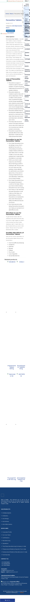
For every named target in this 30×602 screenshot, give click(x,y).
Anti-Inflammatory (26, 81)
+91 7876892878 (5, 563)
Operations (5, 543)
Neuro (11, 13)
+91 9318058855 (5, 562)
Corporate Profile (7, 532)
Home (27, 4)
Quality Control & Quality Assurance (26, 17)
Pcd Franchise (6, 554)
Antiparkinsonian (26, 62)
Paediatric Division (26, 96)
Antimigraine (26, 59)
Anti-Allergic (26, 77)
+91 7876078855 (5, 565)
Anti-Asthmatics (26, 106)
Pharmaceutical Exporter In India (26, 34)
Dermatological (26, 74)
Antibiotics (5, 515)
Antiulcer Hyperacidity (26, 70)
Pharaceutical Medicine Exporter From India (14, 549)
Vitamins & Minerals (26, 54)
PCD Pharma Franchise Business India (26, 26)
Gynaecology (26, 104)
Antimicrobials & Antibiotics (26, 112)
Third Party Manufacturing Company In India (14, 546)
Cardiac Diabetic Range (26, 90)
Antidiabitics (26, 49)
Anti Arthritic (5, 521)
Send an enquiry (10, 30)
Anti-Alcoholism (26, 39)
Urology (26, 100)
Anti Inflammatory (7, 524)
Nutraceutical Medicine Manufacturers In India (14, 552)
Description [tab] (10, 33)
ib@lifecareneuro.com (12, 572)
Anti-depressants (17, 25)
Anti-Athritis (26, 120)
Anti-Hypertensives (26, 116)
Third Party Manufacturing (26, 20)
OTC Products (26, 84)
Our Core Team (6, 535)
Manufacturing (6, 540)
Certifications (5, 537)
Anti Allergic (5, 518)
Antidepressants (6, 513)
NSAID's (26, 66)
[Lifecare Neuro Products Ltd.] (15, 1)
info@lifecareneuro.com (7, 570)
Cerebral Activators (26, 44)
